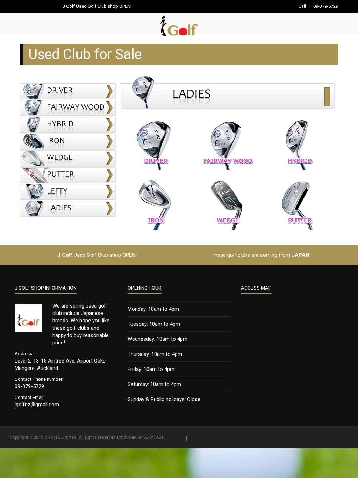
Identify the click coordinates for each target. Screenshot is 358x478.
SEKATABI (153, 437)
